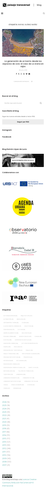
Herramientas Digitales (23, 340)
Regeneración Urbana (11, 364)
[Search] (44, 13)
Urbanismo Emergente (11, 378)
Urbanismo (20, 374)
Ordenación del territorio (12, 350)
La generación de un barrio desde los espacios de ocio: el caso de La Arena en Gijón (23, 64)
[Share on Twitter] (19, 74)
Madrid (6, 347)
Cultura (21, 329)
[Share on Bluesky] (26, 74)
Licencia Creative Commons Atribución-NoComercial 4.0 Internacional (19, 482)
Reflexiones (21, 360)
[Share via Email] (29, 74)
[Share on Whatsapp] (21, 74)
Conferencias (8, 329)
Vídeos (6, 388)
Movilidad (18, 347)
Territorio (8, 374)
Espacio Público (25, 336)
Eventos (7, 340)
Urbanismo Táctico (31, 381)
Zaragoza (17, 388)
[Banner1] (23, 184)
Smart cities (33, 367)
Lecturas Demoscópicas (29, 343)
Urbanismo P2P (28, 378)
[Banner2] (23, 206)
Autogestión (8, 319)
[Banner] (23, 231)
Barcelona (21, 319)
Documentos (26, 333)
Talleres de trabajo (25, 371)
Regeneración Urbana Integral (14, 367)
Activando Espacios (10, 315)
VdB (5, 384)
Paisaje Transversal (11, 353)
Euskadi (38, 336)
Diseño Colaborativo (10, 333)
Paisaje (29, 350)
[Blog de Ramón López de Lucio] (23, 160)
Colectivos (28, 326)
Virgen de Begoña (17, 384)
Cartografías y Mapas (10, 322)
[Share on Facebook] (16, 74)
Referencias (8, 360)
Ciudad (25, 322)
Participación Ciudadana (31, 353)
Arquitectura (26, 315)
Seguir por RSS (23, 122)
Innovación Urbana (10, 343)
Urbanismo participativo (12, 381)
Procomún (28, 357)
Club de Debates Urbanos (12, 326)
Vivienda (30, 384)
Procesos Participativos (11, 357)
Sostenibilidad (9, 371)
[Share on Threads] (24, 74)
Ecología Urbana (9, 336)
